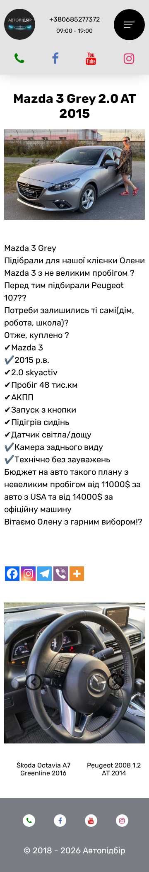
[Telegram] (44, 573)
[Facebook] (12, 573)
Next (115, 682)
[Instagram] (28, 573)
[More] (77, 573)
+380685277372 (74, 19)
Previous (33, 682)
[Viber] (60, 573)
